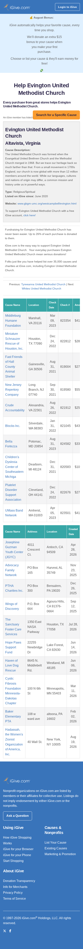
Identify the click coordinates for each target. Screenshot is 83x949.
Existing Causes (56, 848)
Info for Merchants (15, 886)
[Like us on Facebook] (10, 931)
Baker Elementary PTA (13, 716)
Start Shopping (13, 860)
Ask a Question (17, 815)
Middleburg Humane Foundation (13, 320)
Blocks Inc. (12, 425)
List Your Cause (55, 842)
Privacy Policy (13, 892)
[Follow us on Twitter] (4, 931)
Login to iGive (67, 6)
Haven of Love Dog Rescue (12, 665)
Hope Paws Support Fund (13, 647)
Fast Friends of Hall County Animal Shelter (13, 366)
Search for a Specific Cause (56, 115)
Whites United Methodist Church (41, 288)
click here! (29, 215)
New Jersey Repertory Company (13, 389)
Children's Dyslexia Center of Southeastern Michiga (14, 466)
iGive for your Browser (18, 849)
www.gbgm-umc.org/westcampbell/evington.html (47, 203)
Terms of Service (14, 898)
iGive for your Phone (17, 855)
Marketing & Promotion (60, 854)
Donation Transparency (19, 881)
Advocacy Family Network (12, 570)
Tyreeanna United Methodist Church (43, 284)
